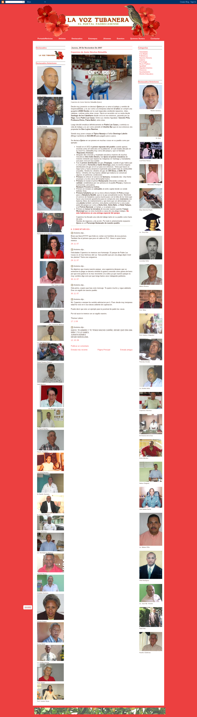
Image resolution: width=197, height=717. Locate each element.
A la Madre (143, 54)
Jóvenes (107, 38)
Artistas (62, 38)
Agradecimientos (145, 68)
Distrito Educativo (146, 74)
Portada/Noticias (45, 38)
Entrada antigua (126, 350)
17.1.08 (74, 321)
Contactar (155, 38)
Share (28, 607)
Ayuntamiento (144, 72)
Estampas (92, 38)
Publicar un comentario (80, 346)
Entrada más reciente (79, 350)
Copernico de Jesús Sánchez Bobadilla (89, 52)
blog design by (43, 716)
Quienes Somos (137, 38)
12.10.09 (75, 340)
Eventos (120, 38)
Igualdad (142, 66)
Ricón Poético (144, 64)
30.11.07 (75, 279)
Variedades (143, 52)
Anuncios (143, 70)
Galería (142, 60)
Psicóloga (143, 62)
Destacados (77, 38)
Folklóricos (143, 56)
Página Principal (104, 350)
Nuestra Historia (145, 58)
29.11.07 (75, 244)
